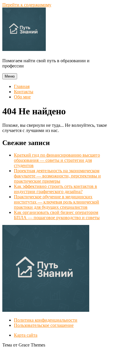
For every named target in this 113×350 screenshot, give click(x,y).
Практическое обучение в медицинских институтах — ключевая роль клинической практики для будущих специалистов (56, 202)
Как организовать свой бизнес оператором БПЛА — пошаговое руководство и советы (57, 215)
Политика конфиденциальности (45, 320)
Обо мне (22, 96)
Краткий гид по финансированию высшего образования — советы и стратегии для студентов (57, 160)
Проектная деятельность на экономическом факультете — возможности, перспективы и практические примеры (57, 176)
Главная (22, 86)
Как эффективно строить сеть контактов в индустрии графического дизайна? (55, 189)
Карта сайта (25, 335)
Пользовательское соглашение (44, 325)
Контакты (23, 91)
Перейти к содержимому (26, 4)
